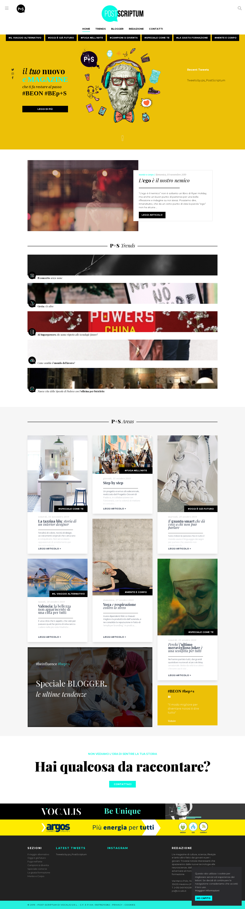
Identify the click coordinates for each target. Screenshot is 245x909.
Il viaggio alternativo (25, 37)
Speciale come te (158, 37)
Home (86, 28)
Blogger (117, 28)
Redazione (136, 28)
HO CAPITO (203, 898)
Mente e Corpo (226, 37)
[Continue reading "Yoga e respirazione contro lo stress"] (122, 557)
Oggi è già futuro (62, 37)
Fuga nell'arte (92, 37)
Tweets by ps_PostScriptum (206, 80)
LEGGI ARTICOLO (152, 214)
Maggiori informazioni (207, 890)
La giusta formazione (193, 37)
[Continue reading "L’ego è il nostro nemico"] (83, 195)
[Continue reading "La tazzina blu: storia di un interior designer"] (58, 473)
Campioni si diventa (125, 37)
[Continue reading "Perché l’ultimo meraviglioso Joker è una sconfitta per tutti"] (188, 597)
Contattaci (122, 784)
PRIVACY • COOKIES (123, 905)
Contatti (156, 28)
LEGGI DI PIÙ (45, 109)
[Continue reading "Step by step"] (122, 454)
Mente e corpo (137, 592)
